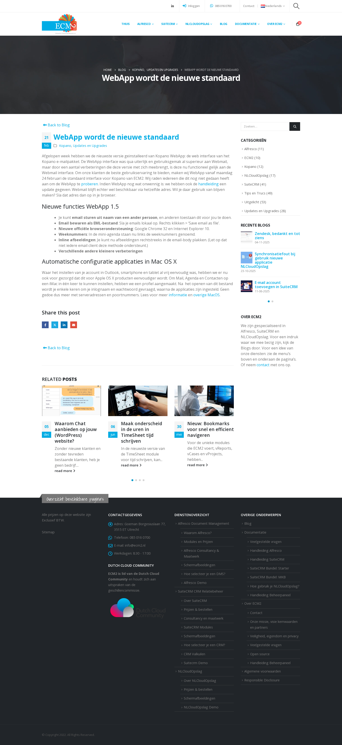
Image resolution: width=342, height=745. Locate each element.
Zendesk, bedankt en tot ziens (277, 235)
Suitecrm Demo (196, 663)
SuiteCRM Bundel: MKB (268, 577)
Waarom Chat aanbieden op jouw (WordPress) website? (76, 432)
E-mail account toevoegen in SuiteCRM (276, 284)
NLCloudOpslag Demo (201, 707)
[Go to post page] (71, 401)
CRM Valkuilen (194, 654)
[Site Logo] (59, 24)
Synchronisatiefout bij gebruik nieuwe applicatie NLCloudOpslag (268, 260)
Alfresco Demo (195, 582)
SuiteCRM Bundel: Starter (269, 568)
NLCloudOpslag (256, 175)
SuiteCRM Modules (198, 627)
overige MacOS (206, 294)
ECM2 (248, 157)
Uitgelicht (251, 202)
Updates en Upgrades (90, 145)
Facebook (45, 324)
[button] (296, 6)
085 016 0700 (223, 6)
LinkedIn (64, 324)
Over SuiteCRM (195, 600)
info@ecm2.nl (135, 545)
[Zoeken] (294, 126)
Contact (249, 6)
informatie (178, 294)
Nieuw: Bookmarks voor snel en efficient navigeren (210, 429)
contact (263, 364)
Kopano (65, 145)
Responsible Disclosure (262, 680)
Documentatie (246, 24)
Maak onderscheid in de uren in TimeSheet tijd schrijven (141, 432)
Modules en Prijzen (198, 541)
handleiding (208, 183)
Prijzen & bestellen (198, 609)
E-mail (73, 324)
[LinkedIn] (172, 6)
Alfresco (250, 148)
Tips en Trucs (254, 193)
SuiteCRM (251, 184)
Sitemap (48, 532)
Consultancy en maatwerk (203, 618)
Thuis (125, 24)
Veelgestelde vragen (266, 645)
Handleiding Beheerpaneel (270, 663)
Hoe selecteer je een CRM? (204, 645)
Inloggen (194, 6)
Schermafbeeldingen (199, 565)
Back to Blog (58, 125)
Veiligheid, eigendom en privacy (274, 636)
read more (64, 471)
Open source (260, 654)
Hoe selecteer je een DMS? (204, 574)
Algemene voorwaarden (262, 671)
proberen (89, 183)
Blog (223, 24)
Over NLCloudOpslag (200, 680)
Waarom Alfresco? (198, 533)
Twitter (54, 324)
